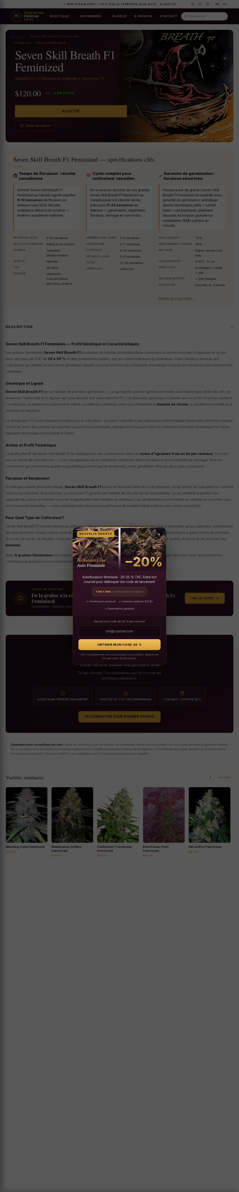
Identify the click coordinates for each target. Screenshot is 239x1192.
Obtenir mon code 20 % (119, 644)
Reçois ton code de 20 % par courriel (119, 621)
